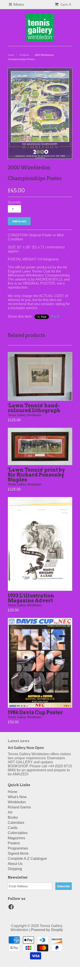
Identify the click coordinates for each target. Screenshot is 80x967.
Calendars (16, 822)
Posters (14, 843)
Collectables (18, 833)
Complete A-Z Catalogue (27, 858)
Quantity (14, 202)
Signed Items (18, 853)
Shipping (15, 869)
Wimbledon (17, 802)
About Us (15, 864)
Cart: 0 (65, 4)
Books (13, 817)
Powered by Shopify (47, 930)
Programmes (18, 848)
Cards (12, 828)
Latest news (18, 741)
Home (12, 792)
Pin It (55, 316)
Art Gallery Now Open (26, 748)
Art (10, 812)
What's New (17, 797)
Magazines (16, 838)
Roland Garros (19, 807)
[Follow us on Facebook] (11, 908)
